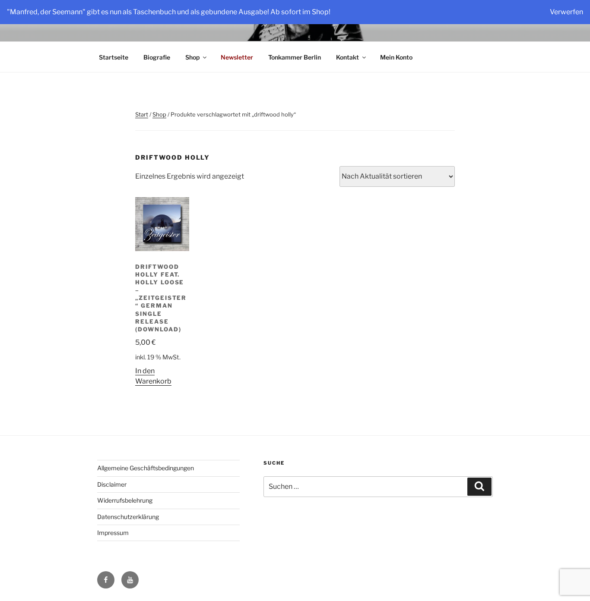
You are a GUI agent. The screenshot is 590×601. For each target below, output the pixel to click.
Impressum (113, 532)
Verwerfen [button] (566, 12)
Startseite (113, 57)
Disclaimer (112, 484)
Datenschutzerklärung (128, 516)
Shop (192, 57)
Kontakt (347, 57)
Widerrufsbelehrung (124, 500)
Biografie (156, 57)
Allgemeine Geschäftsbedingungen (145, 468)
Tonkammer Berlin (294, 57)
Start (141, 114)
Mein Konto (396, 57)
